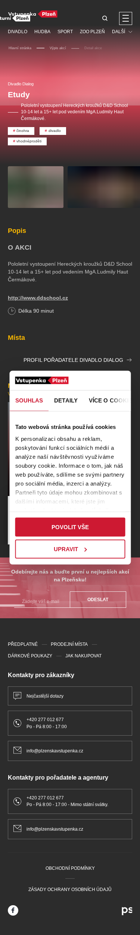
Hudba (42, 31)
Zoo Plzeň (92, 31)
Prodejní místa (69, 644)
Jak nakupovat (83, 655)
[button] (105, 19)
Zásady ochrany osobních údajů (70, 889)
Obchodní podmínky (70, 868)
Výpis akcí (58, 48)
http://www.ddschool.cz (38, 298)
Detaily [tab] (66, 400)
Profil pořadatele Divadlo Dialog (73, 360)
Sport (65, 31)
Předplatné (23, 644)
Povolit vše (70, 527)
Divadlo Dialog (21, 84)
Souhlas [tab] (29, 400)
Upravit (66, 549)
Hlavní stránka (20, 48)
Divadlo (17, 31)
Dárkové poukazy (30, 655)
